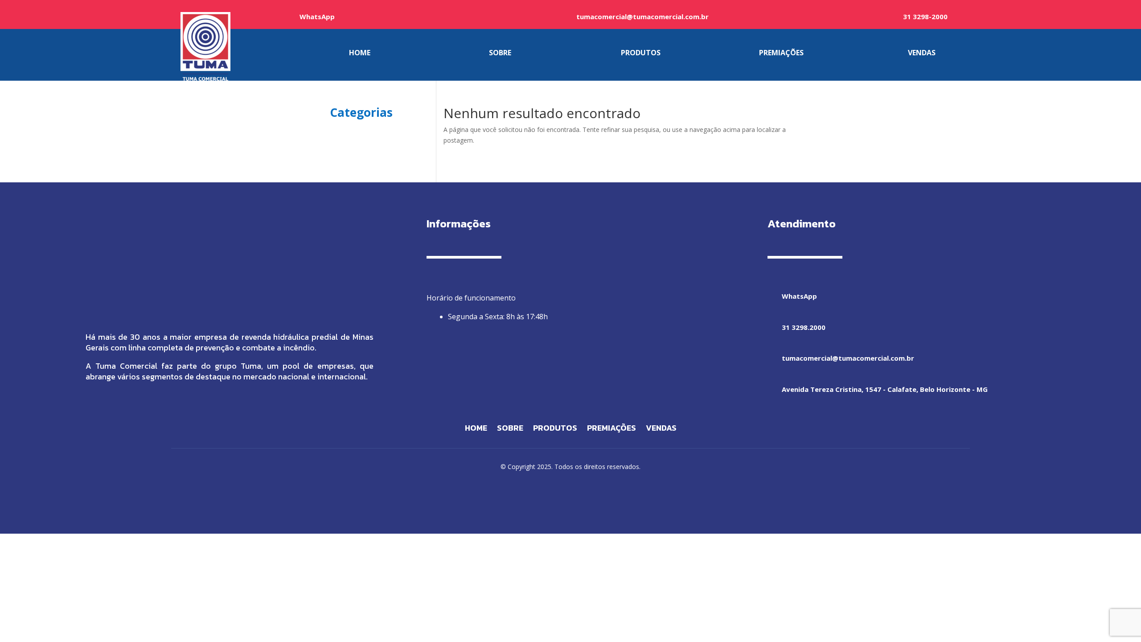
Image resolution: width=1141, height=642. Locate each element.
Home (476, 429)
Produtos (555, 429)
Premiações (611, 429)
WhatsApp (317, 16)
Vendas (661, 429)
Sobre (510, 429)
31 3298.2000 (803, 327)
